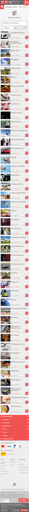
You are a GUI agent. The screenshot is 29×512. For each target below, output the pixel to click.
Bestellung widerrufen (5, 473)
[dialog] (14, 507)
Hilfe (2, 468)
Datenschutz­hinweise (23, 470)
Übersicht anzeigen (12, 454)
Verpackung (3, 465)
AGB (20, 462)
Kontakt (2, 476)
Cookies (7, 505)
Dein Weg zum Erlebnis (4, 463)
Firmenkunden (13, 462)
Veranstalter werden (5, 471)
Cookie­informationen (23, 472)
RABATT (26, 4)
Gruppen (12, 464)
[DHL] (3, 454)
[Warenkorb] (24, 7)
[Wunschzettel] (27, 7)
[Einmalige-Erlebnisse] (11, 7)
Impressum (21, 464)
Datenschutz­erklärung (23, 467)
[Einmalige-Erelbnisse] (14, 484)
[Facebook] (27, 489)
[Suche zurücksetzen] (25, 27)
